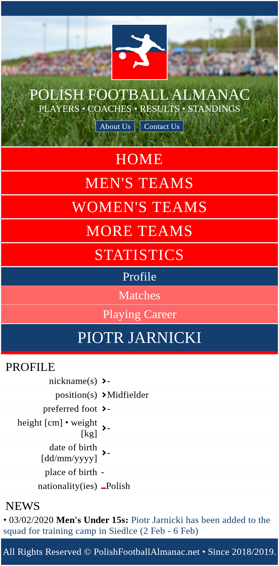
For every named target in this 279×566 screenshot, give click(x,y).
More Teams (139, 230)
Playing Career (140, 314)
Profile (139, 276)
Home (139, 158)
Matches (139, 295)
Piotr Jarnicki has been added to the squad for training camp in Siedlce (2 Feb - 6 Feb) (136, 525)
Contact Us (162, 126)
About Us (115, 126)
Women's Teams (140, 206)
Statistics (139, 254)
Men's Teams (139, 182)
